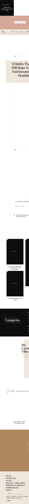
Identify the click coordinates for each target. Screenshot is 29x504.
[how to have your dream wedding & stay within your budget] (15, 252)
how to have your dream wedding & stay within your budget (15, 268)
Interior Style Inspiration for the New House (7, 9)
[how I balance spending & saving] (15, 283)
